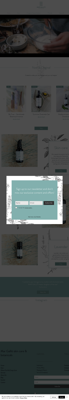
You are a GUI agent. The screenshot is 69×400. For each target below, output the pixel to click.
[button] (34, 217)
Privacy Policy (23, 398)
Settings (54, 397)
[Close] (67, 397)
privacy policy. (28, 207)
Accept (62, 397)
